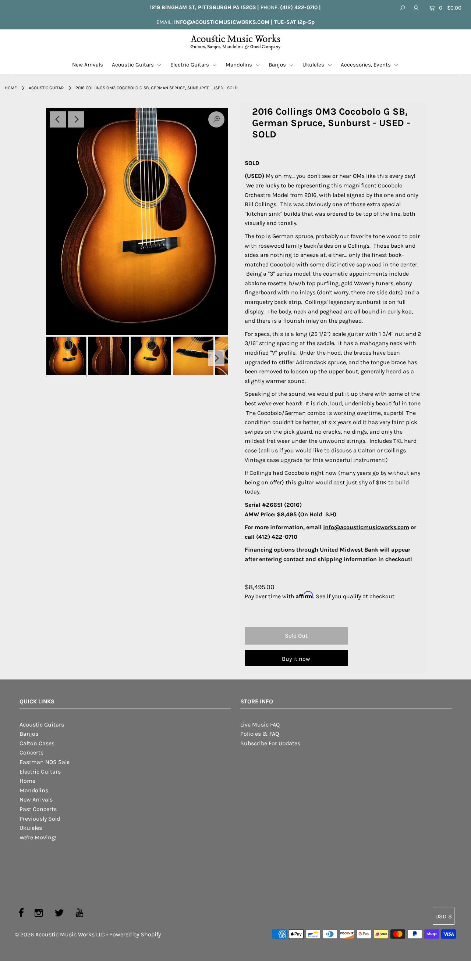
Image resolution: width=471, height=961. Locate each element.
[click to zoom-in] (137, 221)
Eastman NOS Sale (45, 762)
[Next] (76, 119)
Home (11, 87)
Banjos (278, 64)
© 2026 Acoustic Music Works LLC (60, 934)
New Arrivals (87, 64)
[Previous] (58, 119)
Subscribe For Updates (270, 743)
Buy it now (296, 658)
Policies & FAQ (259, 733)
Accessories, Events (366, 64)
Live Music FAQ (260, 724)
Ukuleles (314, 64)
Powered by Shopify (135, 934)
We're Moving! (38, 837)
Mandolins (240, 64)
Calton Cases (37, 743)
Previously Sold (40, 818)
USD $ (443, 916)
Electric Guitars (190, 64)
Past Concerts (38, 809)
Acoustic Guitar (46, 87)
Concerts (31, 752)
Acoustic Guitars (133, 64)
